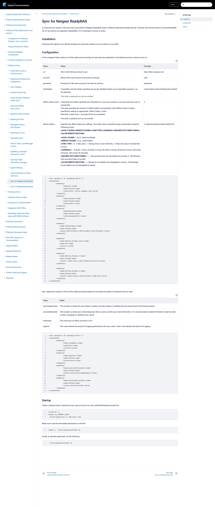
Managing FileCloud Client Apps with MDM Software (18, 214)
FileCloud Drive (14, 192)
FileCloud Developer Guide (16, 232)
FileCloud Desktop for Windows (15, 53)
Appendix (10, 278)
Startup (185, 27)
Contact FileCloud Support (16, 272)
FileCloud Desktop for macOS (20, 60)
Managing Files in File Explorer (17, 126)
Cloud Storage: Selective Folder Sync (20, 99)
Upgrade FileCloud (13, 251)
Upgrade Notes (12, 246)
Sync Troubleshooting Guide (21, 187)
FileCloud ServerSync (14, 221)
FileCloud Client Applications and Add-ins (19, 31)
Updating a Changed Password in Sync (18, 152)
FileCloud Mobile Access (16, 227)
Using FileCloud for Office (18, 47)
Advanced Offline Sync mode (17, 107)
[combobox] (196, 4)
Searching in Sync (17, 133)
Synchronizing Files (18, 92)
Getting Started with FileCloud (18, 14)
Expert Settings (16, 168)
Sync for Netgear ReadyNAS (21, 181)
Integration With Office (17, 208)
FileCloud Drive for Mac (17, 197)
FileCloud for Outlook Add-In (19, 203)
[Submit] (183, 4)
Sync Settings (15, 87)
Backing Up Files (17, 119)
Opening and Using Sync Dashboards (20, 80)
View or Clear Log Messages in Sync (21, 144)
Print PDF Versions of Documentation (14, 239)
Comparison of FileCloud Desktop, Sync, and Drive (18, 40)
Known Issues (11, 262)
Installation (186, 19)
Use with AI (170, 14)
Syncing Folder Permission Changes (18, 161)
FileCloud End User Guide (16, 25)
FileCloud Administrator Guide (18, 20)
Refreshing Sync (16, 138)
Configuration (187, 23)
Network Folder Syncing (19, 114)
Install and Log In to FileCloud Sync (18, 72)
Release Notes (11, 256)
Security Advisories (13, 267)
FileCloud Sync (14, 65)
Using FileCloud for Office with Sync (20, 174)
